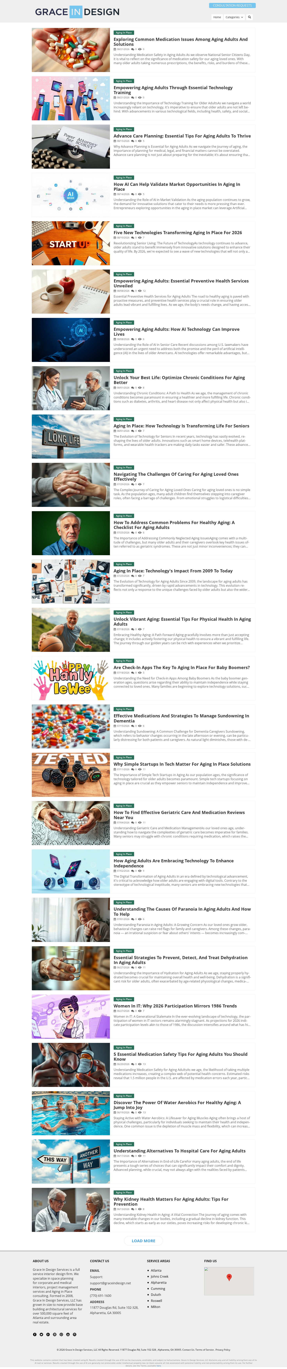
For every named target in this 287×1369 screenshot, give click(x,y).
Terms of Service (204, 1349)
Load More (143, 1240)
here (159, 1365)
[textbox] (232, 5)
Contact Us (188, 1349)
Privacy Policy (223, 1349)
